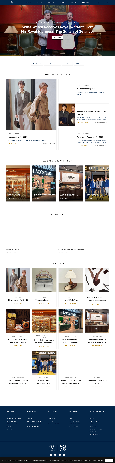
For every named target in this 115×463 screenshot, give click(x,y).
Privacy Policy (100, 460)
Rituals (92, 423)
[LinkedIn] (60, 455)
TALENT (74, 3)
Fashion (29, 416)
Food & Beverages (33, 426)
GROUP (28, 3)
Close (109, 460)
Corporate (51, 418)
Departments (73, 416)
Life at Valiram (73, 426)
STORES (63, 3)
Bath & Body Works (96, 416)
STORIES (51, 3)
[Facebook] (51, 455)
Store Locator (11, 421)
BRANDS (40, 3)
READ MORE (57, 37)
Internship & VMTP (74, 421)
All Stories (79, 64)
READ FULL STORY (13, 143)
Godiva (92, 418)
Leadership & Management (14, 418)
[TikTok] (64, 455)
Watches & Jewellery (34, 423)
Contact (9, 429)
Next (112, 184)
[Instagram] (55, 455)
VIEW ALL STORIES (57, 394)
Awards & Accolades (12, 416)
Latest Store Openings (53, 64)
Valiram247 (93, 431)
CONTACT (85, 3)
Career (71, 418)
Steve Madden (94, 426)
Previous (2, 184)
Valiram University (75, 423)
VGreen (8, 426)
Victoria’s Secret (95, 434)
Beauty (50, 416)
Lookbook (67, 64)
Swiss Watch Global (96, 429)
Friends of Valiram (12, 423)
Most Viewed (37, 64)
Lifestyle (30, 418)
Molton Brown (94, 421)
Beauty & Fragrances (34, 421)
